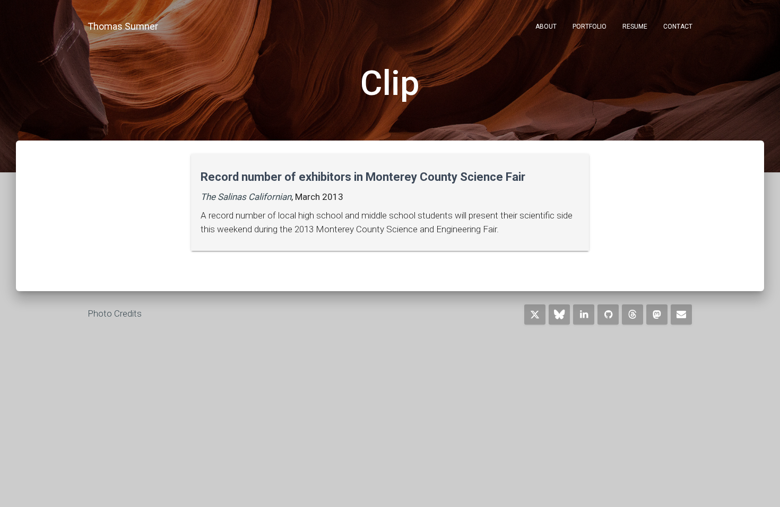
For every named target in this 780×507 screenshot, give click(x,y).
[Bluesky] (559, 314)
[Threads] (632, 314)
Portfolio (589, 26)
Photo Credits (115, 313)
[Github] (608, 314)
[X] (534, 314)
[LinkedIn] (583, 314)
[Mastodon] (657, 314)
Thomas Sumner (123, 26)
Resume (634, 26)
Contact (677, 26)
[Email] (681, 314)
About (546, 26)
